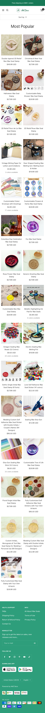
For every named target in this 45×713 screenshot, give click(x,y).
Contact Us (6, 624)
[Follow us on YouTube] (24, 656)
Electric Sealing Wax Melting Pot (33, 348)
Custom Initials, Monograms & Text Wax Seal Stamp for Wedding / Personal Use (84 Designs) (11, 545)
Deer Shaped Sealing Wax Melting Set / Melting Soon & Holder (33, 166)
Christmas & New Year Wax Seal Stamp (33, 59)
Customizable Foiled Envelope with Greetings (11, 202)
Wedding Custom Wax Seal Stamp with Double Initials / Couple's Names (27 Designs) (33, 545)
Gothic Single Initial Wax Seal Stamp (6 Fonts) (11, 386)
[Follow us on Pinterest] (19, 656)
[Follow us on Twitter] (9, 656)
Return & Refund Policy (11, 620)
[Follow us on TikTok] (29, 656)
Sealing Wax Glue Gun (33, 420)
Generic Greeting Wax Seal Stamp (33, 275)
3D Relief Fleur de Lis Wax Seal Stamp (11, 129)
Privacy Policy (30, 620)
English (26, 680)
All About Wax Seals (32, 611)
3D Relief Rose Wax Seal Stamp (33, 129)
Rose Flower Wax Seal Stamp (11, 275)
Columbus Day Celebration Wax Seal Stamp (11, 240)
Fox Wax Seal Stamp (33, 239)
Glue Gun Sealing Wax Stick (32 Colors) (11, 463)
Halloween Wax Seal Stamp (11, 94)
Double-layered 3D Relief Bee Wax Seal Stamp (11, 59)
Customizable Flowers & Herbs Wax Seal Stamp (33, 202)
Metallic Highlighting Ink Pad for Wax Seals (33, 310)
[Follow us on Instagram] (14, 656)
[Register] (34, 643)
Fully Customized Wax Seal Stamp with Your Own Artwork (11, 583)
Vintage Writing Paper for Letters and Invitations (11, 164)
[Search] (7, 10)
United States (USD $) (11, 680)
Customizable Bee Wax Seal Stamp (11, 310)
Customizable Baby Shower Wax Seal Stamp (33, 94)
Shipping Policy (8, 615)
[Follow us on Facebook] (4, 656)
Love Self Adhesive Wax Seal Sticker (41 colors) (33, 386)
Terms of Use (30, 615)
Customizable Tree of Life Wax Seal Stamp (33, 463)
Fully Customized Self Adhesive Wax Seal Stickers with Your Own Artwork (34, 504)
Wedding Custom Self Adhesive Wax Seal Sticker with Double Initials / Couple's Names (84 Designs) (11, 425)
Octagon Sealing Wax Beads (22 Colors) (11, 348)
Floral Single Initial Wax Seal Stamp (11, 501)
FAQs (4, 611)
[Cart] (42, 10)
